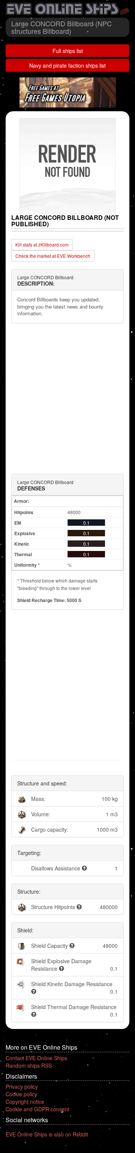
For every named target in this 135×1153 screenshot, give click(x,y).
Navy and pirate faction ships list (67, 65)
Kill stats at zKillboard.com (42, 244)
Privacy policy (22, 1086)
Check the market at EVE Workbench (52, 256)
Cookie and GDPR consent (37, 1109)
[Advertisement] (67, 398)
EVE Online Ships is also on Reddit (47, 1134)
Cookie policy (21, 1094)
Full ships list (67, 50)
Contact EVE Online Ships (36, 1058)
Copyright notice (25, 1101)
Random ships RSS (29, 1065)
